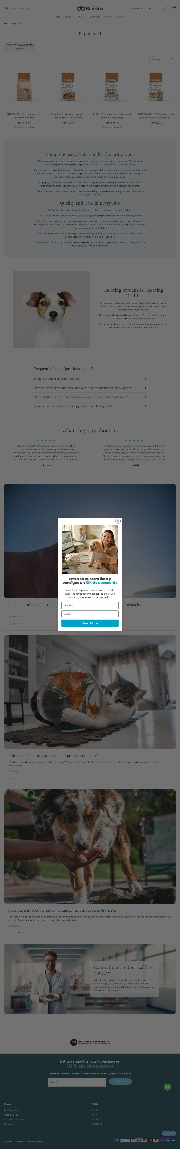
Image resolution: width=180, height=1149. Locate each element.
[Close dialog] (118, 521)
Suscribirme (90, 623)
